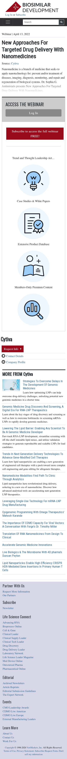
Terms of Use (10, 750)
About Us (8, 733)
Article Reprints (11, 687)
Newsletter (8, 608)
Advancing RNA (11, 622)
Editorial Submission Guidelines (19, 691)
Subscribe (21, 14)
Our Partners (9, 595)
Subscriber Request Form (46, 750)
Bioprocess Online (12, 626)
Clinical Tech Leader (13, 641)
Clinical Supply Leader (14, 638)
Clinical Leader (10, 634)
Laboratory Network (13, 653)
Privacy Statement (25, 750)
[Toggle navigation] (8, 22)
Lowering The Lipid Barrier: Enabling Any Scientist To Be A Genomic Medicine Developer (33, 430)
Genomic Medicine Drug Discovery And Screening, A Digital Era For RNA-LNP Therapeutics (33, 408)
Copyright (9, 747)
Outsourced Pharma (13, 664)
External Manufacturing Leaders (19, 719)
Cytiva (15, 63)
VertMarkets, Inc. (35, 747)
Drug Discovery (11, 645)
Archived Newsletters (13, 683)
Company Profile (15, 362)
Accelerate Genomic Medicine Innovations (27, 545)
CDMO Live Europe (13, 715)
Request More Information (16, 591)
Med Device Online (13, 661)
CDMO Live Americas (14, 711)
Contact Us (8, 737)
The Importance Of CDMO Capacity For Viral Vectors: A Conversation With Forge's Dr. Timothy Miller (33, 524)
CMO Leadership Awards (16, 707)
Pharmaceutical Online (14, 668)
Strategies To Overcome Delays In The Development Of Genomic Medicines (43, 384)
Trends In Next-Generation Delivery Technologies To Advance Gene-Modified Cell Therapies (32, 455)
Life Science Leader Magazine (18, 657)
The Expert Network (13, 694)
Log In (9, 14)
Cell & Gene (9, 630)
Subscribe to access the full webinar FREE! (35, 133)
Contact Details (14, 356)
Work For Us (9, 741)
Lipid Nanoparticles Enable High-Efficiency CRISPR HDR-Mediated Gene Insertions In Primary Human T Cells (32, 566)
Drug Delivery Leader (14, 649)
